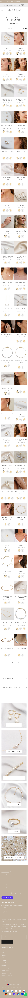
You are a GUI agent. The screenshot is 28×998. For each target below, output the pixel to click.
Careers (3, 965)
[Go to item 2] (8, 43)
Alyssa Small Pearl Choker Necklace (21, 178)
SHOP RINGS (14, 831)
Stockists (3, 955)
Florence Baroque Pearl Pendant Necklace (7, 100)
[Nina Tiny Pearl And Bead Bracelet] (20, 352)
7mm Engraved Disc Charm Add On (7, 544)
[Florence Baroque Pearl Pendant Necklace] (7, 90)
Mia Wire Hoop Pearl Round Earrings (21, 204)
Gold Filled (17, 341)
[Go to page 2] (21, 662)
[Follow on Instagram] (6, 980)
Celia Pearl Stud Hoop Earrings (20, 466)
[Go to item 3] (9, 43)
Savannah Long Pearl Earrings (21, 309)
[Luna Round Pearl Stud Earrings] (7, 143)
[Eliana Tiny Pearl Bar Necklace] (7, 614)
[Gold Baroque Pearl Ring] (7, 326)
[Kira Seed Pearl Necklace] (20, 378)
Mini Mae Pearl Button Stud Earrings (20, 257)
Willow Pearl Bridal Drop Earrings (20, 440)
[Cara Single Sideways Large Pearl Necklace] (7, 378)
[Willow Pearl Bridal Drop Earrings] (20, 430)
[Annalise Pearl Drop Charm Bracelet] (7, 561)
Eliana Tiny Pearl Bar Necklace (7, 623)
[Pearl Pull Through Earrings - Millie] (7, 509)
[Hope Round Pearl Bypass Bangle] (7, 640)
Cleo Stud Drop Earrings (7, 413)
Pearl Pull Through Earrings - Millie (7, 518)
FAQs (2, 952)
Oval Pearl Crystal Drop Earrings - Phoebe (7, 492)
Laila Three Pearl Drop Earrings (21, 571)
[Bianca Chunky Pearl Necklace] (20, 640)
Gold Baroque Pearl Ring (7, 334)
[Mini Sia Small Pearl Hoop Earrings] (7, 64)
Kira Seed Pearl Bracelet (7, 360)
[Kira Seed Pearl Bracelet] (7, 352)
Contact (3, 960)
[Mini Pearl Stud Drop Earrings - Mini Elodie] (20, 326)
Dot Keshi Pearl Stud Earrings (21, 100)
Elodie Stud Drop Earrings (21, 126)
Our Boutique (5, 872)
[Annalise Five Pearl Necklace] (7, 273)
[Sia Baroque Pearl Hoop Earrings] (7, 38)
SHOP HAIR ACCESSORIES (14, 778)
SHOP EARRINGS (14, 724)
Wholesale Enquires (6, 975)
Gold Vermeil (2, 498)
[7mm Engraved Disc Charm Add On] (7, 535)
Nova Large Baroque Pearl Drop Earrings (21, 231)
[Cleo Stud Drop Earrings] (7, 404)
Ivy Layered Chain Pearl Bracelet (21, 518)
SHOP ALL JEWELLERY (14, 857)
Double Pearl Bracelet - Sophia (21, 492)
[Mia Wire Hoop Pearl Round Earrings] (20, 195)
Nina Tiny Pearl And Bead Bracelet (21, 361)
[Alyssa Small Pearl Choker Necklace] (20, 169)
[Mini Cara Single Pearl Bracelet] (7, 169)
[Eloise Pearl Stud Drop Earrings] (20, 38)
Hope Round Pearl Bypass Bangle (7, 649)
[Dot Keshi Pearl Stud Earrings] (20, 90)
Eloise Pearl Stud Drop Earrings (20, 47)
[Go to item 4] (8, 305)
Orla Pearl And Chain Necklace (20, 283)
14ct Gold (10, 53)
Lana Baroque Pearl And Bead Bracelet (21, 623)
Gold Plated (5, 655)
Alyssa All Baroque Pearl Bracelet (7, 231)
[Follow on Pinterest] (10, 980)
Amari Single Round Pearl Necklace (7, 204)
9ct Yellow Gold (9, 498)
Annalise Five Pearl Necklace (7, 283)
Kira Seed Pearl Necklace (21, 387)
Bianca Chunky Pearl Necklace (21, 649)
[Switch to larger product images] (23, 28)
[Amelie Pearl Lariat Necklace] (20, 535)
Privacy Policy (5, 968)
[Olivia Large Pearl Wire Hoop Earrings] (20, 587)
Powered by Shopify (20, 987)
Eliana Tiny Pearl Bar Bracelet (21, 414)
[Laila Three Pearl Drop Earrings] (20, 561)
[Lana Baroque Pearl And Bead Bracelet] (20, 614)
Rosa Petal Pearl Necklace (7, 440)
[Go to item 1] (7, 43)
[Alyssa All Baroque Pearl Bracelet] (7, 221)
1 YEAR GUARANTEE (18, 1)
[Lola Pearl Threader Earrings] (7, 300)
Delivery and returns (7, 947)
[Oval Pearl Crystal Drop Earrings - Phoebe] (7, 483)
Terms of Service (6, 973)
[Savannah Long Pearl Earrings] (20, 300)
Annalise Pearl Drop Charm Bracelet (7, 571)
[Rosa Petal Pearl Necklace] (7, 430)
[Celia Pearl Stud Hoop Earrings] (20, 457)
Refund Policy (5, 970)
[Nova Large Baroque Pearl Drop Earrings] (20, 221)
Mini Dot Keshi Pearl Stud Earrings (7, 126)
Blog (2, 957)
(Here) (22, 4)
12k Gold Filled (4, 105)
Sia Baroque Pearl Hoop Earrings (7, 47)
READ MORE (13, 23)
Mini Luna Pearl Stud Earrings (21, 152)
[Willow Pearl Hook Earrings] (20, 64)
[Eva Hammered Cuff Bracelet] (7, 587)
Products (3, 963)
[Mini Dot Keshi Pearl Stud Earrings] (7, 117)
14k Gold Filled (4, 53)
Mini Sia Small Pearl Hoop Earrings (7, 74)
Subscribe (7, 941)
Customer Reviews (6, 878)
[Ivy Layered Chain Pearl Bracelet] (20, 509)
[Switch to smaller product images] (26, 28)
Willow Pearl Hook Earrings (21, 74)
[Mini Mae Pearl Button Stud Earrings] (20, 247)
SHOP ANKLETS (14, 804)
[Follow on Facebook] (2, 980)
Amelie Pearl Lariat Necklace (21, 544)
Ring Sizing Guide (6, 950)
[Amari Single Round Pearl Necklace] (7, 195)
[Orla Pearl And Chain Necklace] (20, 273)
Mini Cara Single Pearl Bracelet (7, 178)
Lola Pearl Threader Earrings (7, 309)
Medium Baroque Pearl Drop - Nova (7, 466)
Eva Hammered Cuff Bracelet (7, 597)
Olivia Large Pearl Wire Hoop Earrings (21, 597)
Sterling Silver (7, 53)
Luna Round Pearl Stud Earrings (7, 152)
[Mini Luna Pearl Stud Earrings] (20, 143)
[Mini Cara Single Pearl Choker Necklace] (7, 247)
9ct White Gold (12, 498)
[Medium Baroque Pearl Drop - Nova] (7, 457)
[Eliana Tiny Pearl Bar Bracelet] (20, 404)
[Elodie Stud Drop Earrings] (20, 117)
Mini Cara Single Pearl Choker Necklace (7, 257)
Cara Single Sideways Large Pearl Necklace (7, 387)
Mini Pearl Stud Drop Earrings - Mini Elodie (21, 335)
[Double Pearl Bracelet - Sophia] (20, 483)
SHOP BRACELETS (14, 751)
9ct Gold (24, 53)
